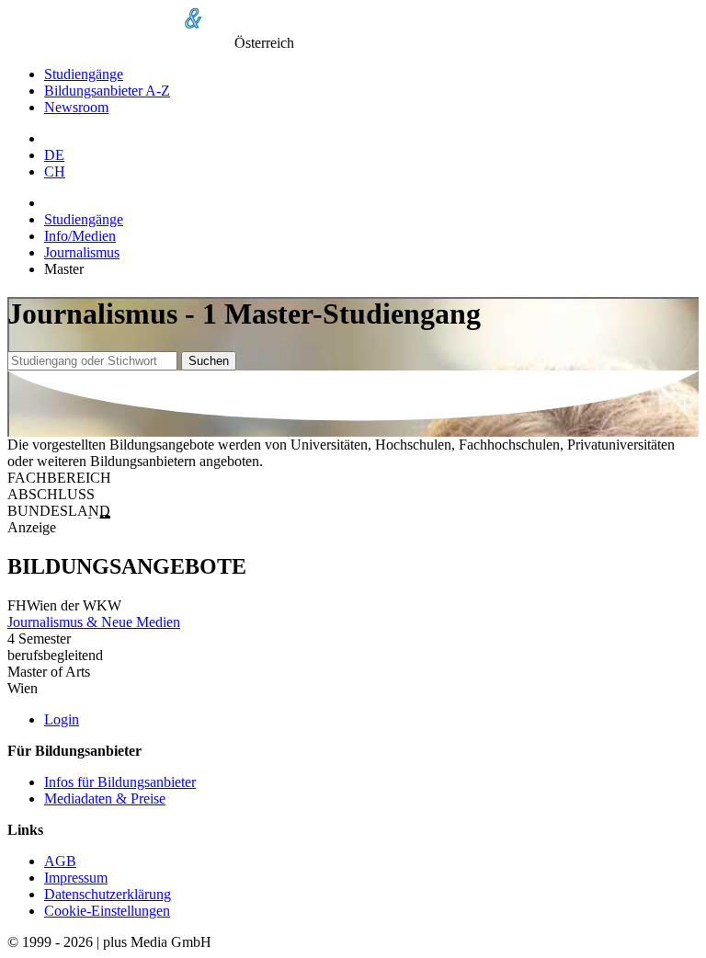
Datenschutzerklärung (107, 894)
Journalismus (82, 252)
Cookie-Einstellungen (107, 910)
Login (61, 719)
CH (54, 171)
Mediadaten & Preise (104, 798)
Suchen (208, 361)
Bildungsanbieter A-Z (107, 90)
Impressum (76, 877)
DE (54, 155)
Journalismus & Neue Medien (93, 622)
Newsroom (76, 107)
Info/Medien (80, 236)
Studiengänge (83, 74)
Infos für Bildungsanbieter (120, 782)
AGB (60, 861)
